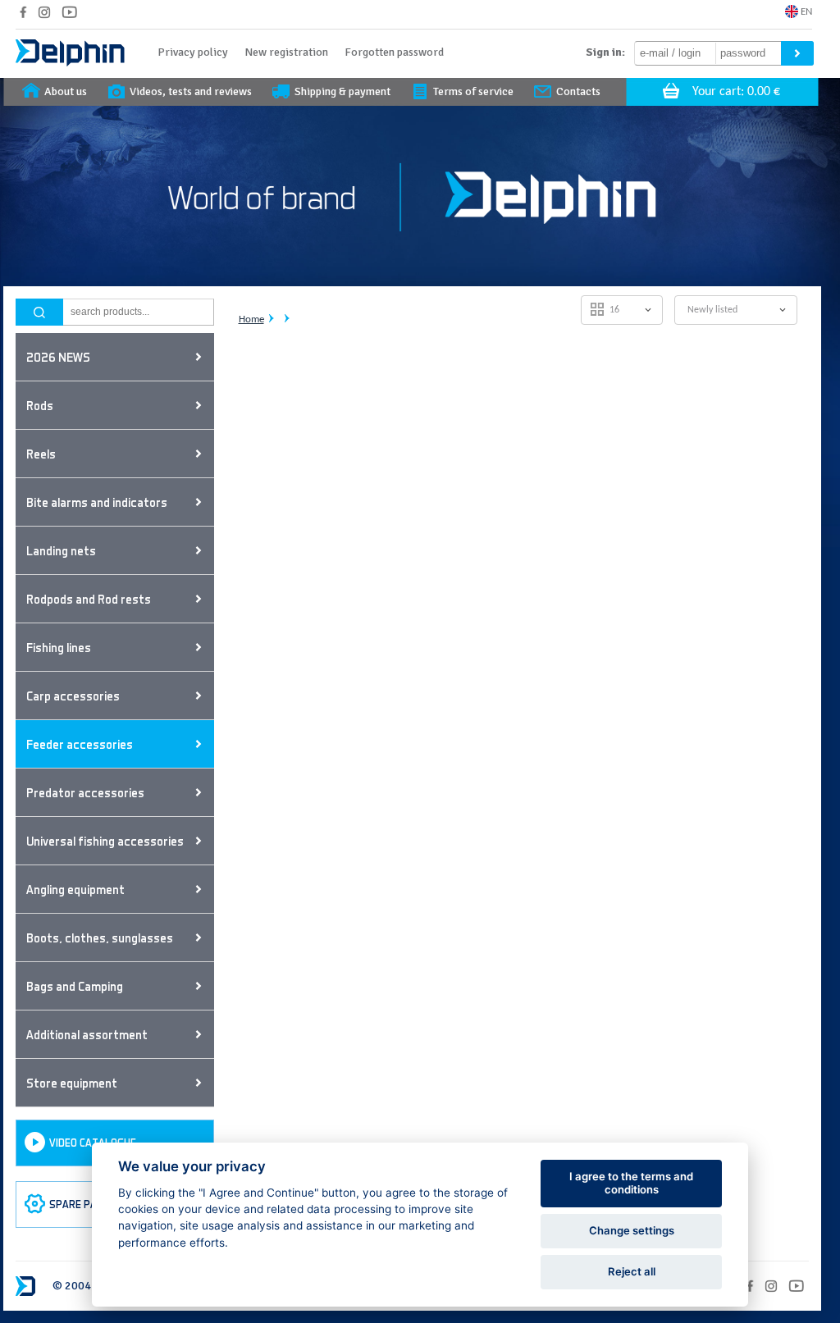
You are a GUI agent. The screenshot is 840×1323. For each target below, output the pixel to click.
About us (65, 91)
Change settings (631, 1230)
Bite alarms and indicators (96, 502)
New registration (286, 52)
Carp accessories (73, 695)
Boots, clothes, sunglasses (99, 937)
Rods (39, 405)
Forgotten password (394, 52)
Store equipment (71, 1082)
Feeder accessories (79, 744)
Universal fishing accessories (105, 840)
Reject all (631, 1271)
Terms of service (473, 91)
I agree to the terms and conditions (631, 1183)
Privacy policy (193, 52)
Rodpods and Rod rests (88, 598)
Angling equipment (75, 889)
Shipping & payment (342, 91)
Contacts (578, 91)
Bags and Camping (74, 986)
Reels (41, 453)
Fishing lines (58, 647)
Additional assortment (87, 1034)
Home (251, 319)
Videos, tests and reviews (191, 91)
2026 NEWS (58, 356)
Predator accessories (85, 792)
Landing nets (61, 550)
